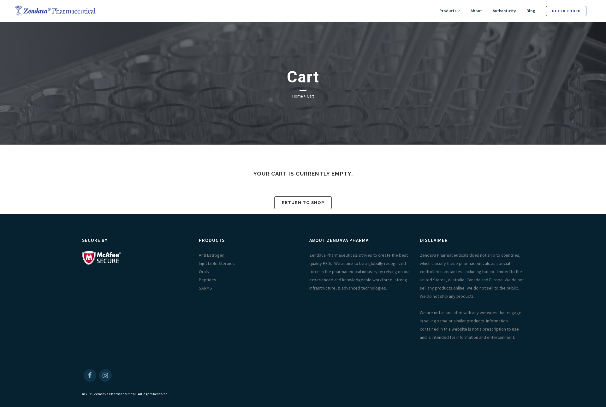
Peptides (207, 280)
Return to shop (303, 202)
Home (297, 96)
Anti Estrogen (211, 255)
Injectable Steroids (217, 263)
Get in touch (566, 11)
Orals (204, 271)
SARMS (205, 288)
